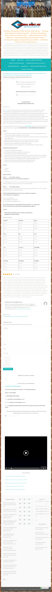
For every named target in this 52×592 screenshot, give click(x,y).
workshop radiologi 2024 (16, 296)
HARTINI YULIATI (6, 503)
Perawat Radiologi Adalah (25, 288)
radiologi (6, 110)
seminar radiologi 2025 (17, 293)
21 (44, 511)
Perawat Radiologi (16, 288)
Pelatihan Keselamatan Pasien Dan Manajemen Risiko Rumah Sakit (10, 542)
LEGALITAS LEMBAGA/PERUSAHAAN (34, 60)
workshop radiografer (39, 295)
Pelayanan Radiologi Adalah (37, 287)
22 (45, 511)
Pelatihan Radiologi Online (18, 285)
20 (42, 511)
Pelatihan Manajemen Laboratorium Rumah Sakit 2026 (15, 315)
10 (36, 508)
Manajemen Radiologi (15, 279)
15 (45, 508)
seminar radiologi (33, 292)
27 (42, 513)
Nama (5, 344)
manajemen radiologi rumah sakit (38, 279)
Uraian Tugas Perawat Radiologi (28, 295)
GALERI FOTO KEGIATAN (27, 69)
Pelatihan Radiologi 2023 (20, 283)
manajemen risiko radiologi (8, 280)
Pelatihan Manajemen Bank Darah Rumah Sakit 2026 (15, 483)
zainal (4, 509)
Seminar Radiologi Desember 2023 (29, 293)
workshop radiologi (7, 296)
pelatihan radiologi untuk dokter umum (15, 287)
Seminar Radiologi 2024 (7, 293)
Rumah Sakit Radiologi (17, 292)
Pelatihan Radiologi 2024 (9, 75)
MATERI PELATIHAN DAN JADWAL (16, 63)
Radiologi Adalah (38, 288)
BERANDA (13, 60)
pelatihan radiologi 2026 (8, 285)
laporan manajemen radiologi (12, 277)
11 (38, 508)
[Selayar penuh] (45, 468)
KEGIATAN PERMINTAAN (13, 66)
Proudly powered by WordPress (18, 589)
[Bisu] (43, 468)
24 (36, 513)
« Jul (36, 520)
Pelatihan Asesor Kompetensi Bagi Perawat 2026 (15, 489)
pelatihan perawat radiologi (34, 282)
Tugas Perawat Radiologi (16, 295)
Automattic (40, 589)
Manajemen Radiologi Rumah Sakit (11, 73)
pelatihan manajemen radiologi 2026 (21, 282)
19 (40, 511)
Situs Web (6, 353)
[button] (26, 453)
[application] (26, 453)
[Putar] (6, 468)
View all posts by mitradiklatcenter (23, 309)
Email (5, 348)
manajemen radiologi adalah (25, 279)
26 (40, 513)
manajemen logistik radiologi (24, 277)
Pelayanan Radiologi (28, 287)
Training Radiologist (7, 295)
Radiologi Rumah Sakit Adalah (29, 290)
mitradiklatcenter (14, 78)
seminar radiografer (26, 292)
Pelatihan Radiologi (41, 73)
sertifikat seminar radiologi (41, 293)
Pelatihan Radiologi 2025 (40, 283)
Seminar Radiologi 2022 (42, 292)
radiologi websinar (39, 290)
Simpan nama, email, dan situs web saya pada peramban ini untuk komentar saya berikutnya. (7, 361)
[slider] (25, 468)
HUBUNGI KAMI (24, 66)
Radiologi (32, 288)
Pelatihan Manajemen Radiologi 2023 (34, 280)
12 (40, 508)
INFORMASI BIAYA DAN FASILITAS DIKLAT (35, 63)
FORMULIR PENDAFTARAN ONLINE (38, 66)
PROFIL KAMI (20, 60)
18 (38, 511)
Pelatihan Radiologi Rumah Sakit (24, 75)
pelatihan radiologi (10, 283)
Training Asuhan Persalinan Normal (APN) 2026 (14, 486)
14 (44, 508)
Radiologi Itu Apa (9, 290)
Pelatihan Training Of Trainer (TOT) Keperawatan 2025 (10, 516)
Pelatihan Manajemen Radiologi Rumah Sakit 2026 (15, 476)
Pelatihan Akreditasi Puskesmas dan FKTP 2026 (9, 504)
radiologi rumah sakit (18, 290)
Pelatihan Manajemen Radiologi (28, 73)
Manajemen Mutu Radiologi (35, 277)
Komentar (6, 328)
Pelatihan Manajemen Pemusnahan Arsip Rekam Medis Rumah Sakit (9, 555)
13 (42, 508)
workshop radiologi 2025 (26, 296)
